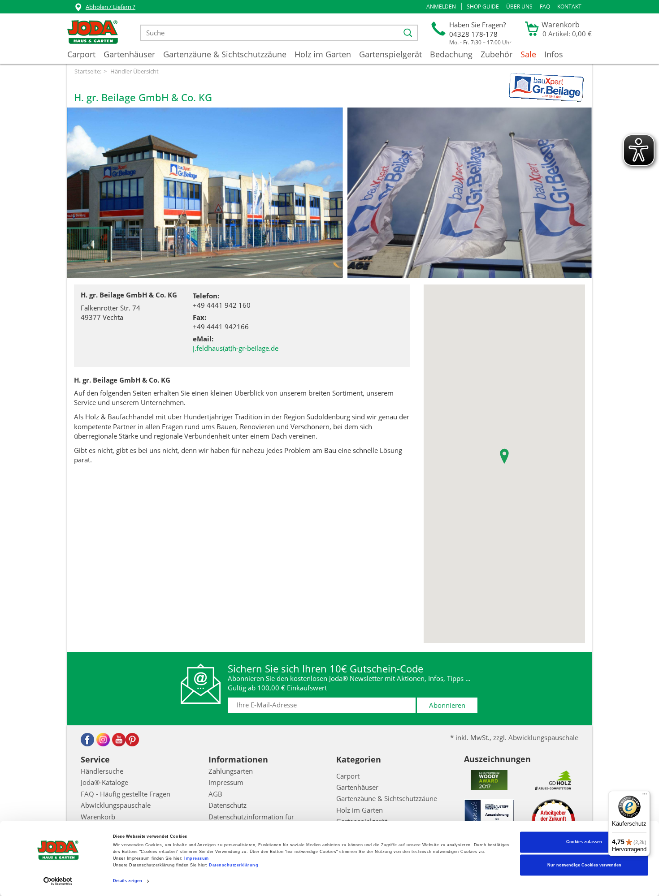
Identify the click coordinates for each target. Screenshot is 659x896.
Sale (528, 54)
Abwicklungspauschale (116, 805)
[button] (441, 6)
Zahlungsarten (230, 771)
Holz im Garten (323, 54)
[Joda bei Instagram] (103, 739)
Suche (151, 30)
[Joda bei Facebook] (87, 739)
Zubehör (496, 54)
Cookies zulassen (584, 842)
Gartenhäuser (129, 54)
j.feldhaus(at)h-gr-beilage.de (235, 348)
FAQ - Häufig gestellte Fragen (125, 793)
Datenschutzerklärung (233, 865)
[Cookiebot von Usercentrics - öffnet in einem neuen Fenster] (58, 881)
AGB (215, 793)
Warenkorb (98, 816)
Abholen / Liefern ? (110, 7)
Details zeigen (127, 881)
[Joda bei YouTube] (119, 739)
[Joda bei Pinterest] (132, 739)
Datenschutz (227, 805)
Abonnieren (447, 705)
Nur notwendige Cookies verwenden (584, 865)
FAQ (545, 6)
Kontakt (569, 6)
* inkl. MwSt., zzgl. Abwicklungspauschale (514, 737)
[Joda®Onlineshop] (92, 32)
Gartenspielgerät (390, 54)
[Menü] (644, 796)
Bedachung (451, 54)
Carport (81, 54)
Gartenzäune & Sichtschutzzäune (224, 54)
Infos (553, 54)
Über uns (519, 6)
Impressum (196, 859)
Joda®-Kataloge (104, 782)
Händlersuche (102, 771)
